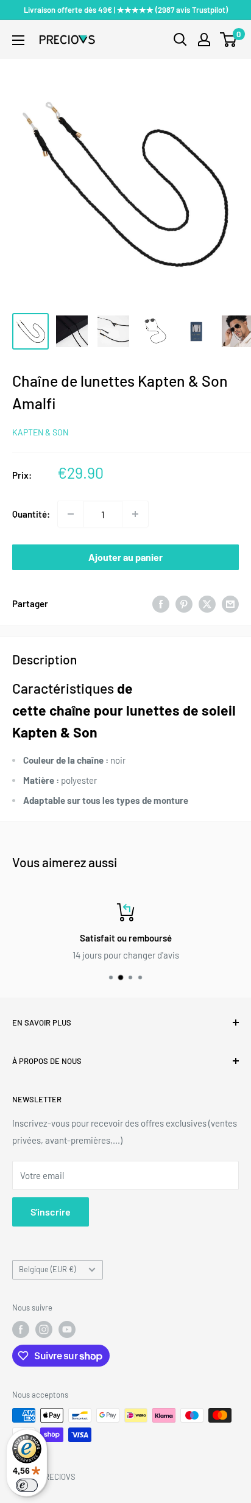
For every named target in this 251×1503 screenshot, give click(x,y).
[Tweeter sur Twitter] (207, 603)
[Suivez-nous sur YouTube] (67, 1329)
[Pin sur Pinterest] (184, 603)
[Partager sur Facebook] (160, 603)
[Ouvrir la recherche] (180, 39)
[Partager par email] (230, 603)
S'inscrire (50, 1211)
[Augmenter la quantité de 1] (135, 514)
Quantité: (31, 514)
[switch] (27, 1485)
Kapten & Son (40, 432)
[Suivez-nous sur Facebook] (20, 1329)
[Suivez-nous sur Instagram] (43, 1329)
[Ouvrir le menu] (18, 40)
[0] (228, 39)
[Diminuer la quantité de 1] (70, 514)
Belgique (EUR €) (47, 1269)
